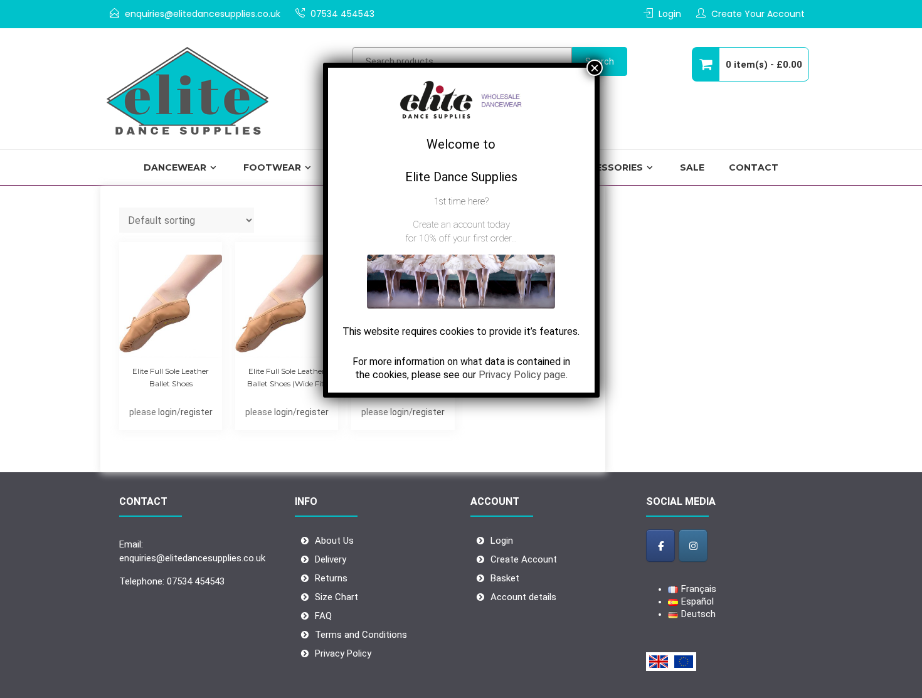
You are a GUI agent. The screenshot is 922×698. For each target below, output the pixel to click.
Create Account (523, 559)
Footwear (272, 167)
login (167, 412)
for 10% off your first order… (461, 238)
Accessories (609, 167)
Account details (523, 597)
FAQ (323, 615)
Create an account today (461, 224)
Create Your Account (758, 14)
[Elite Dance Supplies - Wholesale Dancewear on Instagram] (693, 545)
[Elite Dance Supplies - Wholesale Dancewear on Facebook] (660, 545)
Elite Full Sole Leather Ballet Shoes (170, 377)
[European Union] (683, 661)
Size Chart (336, 597)
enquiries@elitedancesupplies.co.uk (202, 14)
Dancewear (175, 167)
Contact (753, 167)
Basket (504, 578)
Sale (692, 167)
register (197, 412)
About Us (334, 540)
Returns (331, 578)
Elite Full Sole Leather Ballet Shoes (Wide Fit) (287, 377)
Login (670, 14)
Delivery (330, 559)
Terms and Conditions (361, 634)
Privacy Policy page (522, 375)
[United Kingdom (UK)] (658, 661)
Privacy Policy (343, 653)
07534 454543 (342, 14)
